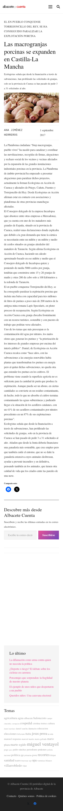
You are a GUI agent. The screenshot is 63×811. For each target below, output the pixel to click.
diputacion (32, 728)
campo (49, 718)
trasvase (24, 760)
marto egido (18, 744)
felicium (21, 734)
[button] (50, 7)
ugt (30, 760)
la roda (50, 734)
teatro (18, 760)
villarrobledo (13, 765)
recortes (44, 754)
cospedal (26, 723)
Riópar (53, 755)
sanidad (9, 760)
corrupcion (15, 723)
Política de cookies (46, 796)
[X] (28, 803)
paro (10, 750)
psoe (34, 755)
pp (22, 755)
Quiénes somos (26, 796)
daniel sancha (22, 728)
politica (15, 755)
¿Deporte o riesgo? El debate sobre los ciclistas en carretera (29, 670)
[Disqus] (31, 598)
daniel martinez (9, 729)
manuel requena (12, 738)
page (6, 749)
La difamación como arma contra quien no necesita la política (30, 661)
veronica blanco (44, 760)
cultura (51, 723)
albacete (28, 718)
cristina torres (40, 723)
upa (34, 760)
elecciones (10, 734)
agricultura (10, 718)
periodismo (32, 749)
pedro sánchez (19, 749)
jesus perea (39, 733)
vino (25, 765)
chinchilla (7, 723)
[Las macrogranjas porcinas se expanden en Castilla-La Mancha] (31, 95)
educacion (42, 728)
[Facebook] (35, 803)
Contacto (11, 796)
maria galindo (41, 739)
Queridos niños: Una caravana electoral (30, 695)
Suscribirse (48, 535)
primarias (28, 755)
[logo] (14, 6)
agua (21, 718)
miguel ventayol (43, 743)
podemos (42, 749)
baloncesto (39, 718)
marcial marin (28, 738)
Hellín (28, 733)
